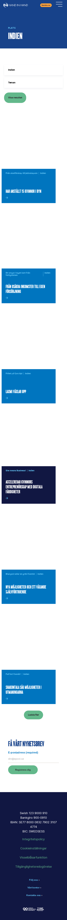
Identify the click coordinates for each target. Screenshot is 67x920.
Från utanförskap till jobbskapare (21, 173)
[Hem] (15, 5)
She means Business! (16, 471)
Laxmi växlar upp (16, 392)
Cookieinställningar (33, 848)
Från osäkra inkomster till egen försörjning (25, 289)
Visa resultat (15, 98)
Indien (43, 173)
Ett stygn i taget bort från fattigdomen (18, 274)
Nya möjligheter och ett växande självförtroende (26, 589)
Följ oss (33, 880)
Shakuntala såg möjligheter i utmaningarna (23, 690)
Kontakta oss (33, 895)
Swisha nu (45, 5)
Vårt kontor (33, 887)
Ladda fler (33, 715)
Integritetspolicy (33, 839)
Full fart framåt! (13, 674)
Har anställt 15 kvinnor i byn (23, 191)
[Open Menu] (59, 5)
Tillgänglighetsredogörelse (33, 866)
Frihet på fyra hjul (14, 374)
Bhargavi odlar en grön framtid (20, 574)
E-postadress (23, 752)
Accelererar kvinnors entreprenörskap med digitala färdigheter (24, 487)
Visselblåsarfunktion (33, 857)
